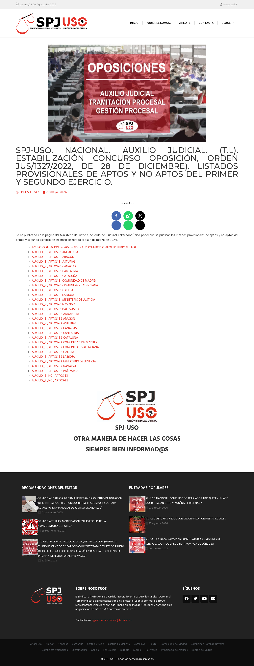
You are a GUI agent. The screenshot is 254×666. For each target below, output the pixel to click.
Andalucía (36, 644)
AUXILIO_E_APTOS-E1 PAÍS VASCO (55, 309)
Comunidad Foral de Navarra (207, 644)
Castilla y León (95, 644)
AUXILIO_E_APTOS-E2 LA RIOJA (53, 356)
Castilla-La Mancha (119, 644)
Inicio (134, 22)
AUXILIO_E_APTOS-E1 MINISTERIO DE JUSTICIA (63, 299)
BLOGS (226, 22)
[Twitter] (195, 599)
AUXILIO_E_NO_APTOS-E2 (50, 380)
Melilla (137, 650)
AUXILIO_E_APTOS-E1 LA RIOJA (53, 295)
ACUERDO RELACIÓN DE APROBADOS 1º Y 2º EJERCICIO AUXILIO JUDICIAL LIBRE (84, 247)
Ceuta (153, 644)
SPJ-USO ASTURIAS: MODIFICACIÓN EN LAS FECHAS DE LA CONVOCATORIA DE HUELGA (72, 523)
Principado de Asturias (174, 650)
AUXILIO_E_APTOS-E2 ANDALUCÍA (55, 314)
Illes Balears (109, 650)
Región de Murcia (201, 650)
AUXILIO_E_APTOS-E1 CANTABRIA (55, 271)
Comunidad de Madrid (174, 644)
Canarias (63, 644)
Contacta (206, 22)
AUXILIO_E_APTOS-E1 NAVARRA (53, 304)
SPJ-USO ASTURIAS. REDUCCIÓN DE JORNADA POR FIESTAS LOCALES (185, 518)
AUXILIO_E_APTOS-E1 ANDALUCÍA (55, 252)
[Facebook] (186, 599)
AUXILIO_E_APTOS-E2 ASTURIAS (54, 323)
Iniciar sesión (230, 4)
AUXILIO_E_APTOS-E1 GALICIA (52, 290)
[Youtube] (204, 599)
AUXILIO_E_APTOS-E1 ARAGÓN (53, 257)
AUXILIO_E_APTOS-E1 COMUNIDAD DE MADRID (64, 280)
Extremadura (79, 650)
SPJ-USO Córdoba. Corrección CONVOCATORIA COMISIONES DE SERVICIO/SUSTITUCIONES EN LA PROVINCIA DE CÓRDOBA (183, 541)
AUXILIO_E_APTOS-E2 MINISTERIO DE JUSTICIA (64, 361)
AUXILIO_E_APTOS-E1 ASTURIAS (54, 261)
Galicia (95, 650)
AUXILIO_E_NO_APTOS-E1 (50, 375)
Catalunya (139, 644)
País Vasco (151, 650)
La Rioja (124, 650)
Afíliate (184, 22)
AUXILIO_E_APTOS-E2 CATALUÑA (55, 337)
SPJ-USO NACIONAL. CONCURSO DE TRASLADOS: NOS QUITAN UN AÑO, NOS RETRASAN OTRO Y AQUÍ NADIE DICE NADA (187, 500)
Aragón (50, 644)
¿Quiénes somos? (159, 22)
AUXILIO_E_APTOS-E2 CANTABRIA (55, 333)
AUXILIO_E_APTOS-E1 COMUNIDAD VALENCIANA (65, 285)
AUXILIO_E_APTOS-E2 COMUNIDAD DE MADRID (64, 342)
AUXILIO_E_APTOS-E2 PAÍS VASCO (56, 371)
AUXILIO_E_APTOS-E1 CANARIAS (54, 266)
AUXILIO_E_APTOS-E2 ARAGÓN (53, 318)
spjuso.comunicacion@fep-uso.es (111, 620)
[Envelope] (213, 599)
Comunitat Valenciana (55, 650)
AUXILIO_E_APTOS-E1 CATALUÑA (54, 276)
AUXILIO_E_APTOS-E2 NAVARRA (54, 366)
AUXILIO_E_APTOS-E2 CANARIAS (54, 328)
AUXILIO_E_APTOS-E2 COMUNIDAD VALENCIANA (65, 347)
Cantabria (77, 644)
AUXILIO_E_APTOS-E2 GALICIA (53, 352)
